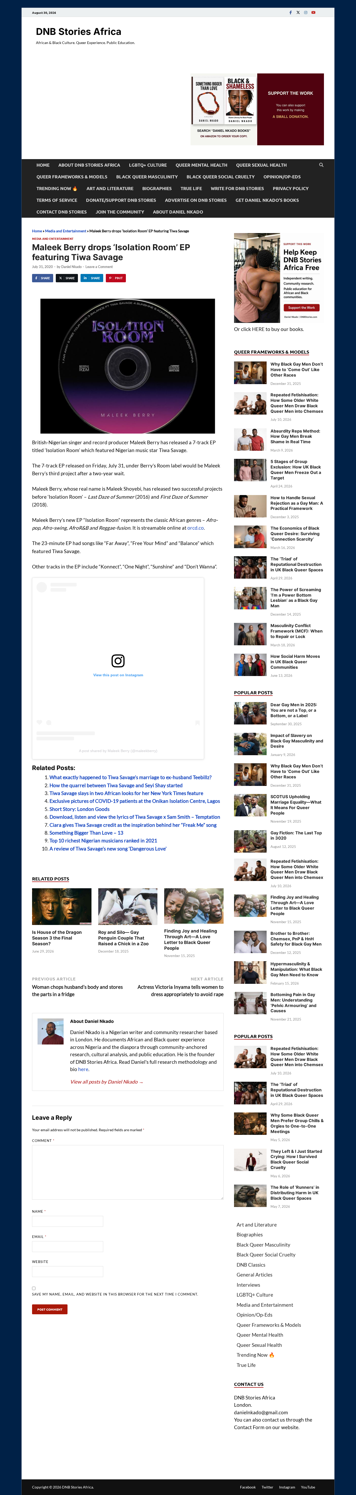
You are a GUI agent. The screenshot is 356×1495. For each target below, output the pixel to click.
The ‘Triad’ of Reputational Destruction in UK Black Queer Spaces (297, 564)
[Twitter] (298, 12)
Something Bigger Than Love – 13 (86, 833)
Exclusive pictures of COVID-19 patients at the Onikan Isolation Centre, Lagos (135, 801)
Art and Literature (110, 188)
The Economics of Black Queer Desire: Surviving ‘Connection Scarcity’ (295, 534)
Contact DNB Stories (61, 212)
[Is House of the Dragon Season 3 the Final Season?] (61, 908)
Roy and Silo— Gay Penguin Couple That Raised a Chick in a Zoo (123, 938)
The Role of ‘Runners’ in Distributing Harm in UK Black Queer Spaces (295, 1193)
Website (40, 1262)
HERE (258, 329)
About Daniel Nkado (178, 212)
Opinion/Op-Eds (282, 176)
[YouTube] (313, 12)
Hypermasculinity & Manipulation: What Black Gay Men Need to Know (296, 969)
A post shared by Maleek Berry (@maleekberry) (118, 751)
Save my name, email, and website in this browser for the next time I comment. (115, 1294)
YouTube (308, 1487)
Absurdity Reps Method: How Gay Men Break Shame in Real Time (295, 436)
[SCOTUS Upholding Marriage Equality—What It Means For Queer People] (250, 797)
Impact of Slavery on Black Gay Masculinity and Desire (297, 741)
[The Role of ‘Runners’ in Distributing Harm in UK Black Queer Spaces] (250, 1188)
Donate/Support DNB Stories (121, 200)
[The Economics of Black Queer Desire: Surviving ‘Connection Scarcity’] (250, 529)
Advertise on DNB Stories (196, 200)
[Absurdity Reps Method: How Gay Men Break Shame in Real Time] (250, 432)
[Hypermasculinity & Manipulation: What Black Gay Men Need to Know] (250, 965)
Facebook (248, 1487)
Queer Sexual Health (261, 165)
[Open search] (321, 165)
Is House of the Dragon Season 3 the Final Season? (57, 938)
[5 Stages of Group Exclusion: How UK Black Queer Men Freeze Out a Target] (250, 462)
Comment (43, 1141)
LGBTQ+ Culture (148, 165)
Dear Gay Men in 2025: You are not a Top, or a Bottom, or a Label (294, 710)
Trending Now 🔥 (57, 188)
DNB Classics (251, 1265)
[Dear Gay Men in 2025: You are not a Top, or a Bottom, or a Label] (250, 706)
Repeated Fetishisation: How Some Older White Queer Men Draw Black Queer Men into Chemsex (297, 403)
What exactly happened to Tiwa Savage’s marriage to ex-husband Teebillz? (131, 777)
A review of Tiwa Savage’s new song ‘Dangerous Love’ (108, 849)
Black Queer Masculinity (147, 176)
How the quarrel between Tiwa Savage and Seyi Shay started (116, 785)
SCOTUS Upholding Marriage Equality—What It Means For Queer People (296, 804)
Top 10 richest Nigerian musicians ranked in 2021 (103, 840)
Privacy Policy (291, 188)
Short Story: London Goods (79, 809)
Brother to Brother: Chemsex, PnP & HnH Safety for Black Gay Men (296, 939)
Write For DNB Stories (237, 188)
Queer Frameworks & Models (71, 176)
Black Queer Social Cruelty (221, 176)
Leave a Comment (99, 267)
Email (39, 1237)
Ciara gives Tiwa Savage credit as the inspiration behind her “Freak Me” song (133, 825)
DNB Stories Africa (78, 31)
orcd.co (195, 528)
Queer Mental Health (201, 165)
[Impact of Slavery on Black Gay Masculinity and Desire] (250, 736)
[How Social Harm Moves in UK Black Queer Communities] (250, 657)
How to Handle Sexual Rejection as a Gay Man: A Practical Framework (297, 503)
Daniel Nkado (71, 267)
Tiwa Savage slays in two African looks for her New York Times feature (126, 793)
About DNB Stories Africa (89, 165)
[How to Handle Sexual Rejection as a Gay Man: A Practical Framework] (250, 499)
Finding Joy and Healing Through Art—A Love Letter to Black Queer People (295, 905)
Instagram (287, 1487)
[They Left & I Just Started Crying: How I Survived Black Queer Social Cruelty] (250, 1152)
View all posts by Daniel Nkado (107, 1082)
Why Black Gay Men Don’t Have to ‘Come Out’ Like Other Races (297, 369)
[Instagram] (306, 12)
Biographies (157, 188)
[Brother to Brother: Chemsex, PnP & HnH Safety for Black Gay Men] (250, 934)
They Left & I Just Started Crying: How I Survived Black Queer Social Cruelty (296, 1159)
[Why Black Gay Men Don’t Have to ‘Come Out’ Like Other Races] (250, 365)
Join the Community (120, 212)
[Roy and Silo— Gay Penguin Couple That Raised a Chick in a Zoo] (128, 908)
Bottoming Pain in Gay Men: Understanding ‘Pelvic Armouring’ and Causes (293, 1002)
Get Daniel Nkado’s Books (267, 200)
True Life (191, 188)
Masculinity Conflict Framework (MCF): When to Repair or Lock (297, 631)
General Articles (254, 1275)
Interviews (248, 1285)
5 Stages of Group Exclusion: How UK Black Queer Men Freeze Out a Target (296, 469)
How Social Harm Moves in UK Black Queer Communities (295, 662)
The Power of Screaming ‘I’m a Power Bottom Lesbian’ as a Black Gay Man (296, 597)
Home (43, 165)
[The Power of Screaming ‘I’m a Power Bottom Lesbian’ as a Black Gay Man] (250, 590)
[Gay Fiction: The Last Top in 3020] (250, 834)
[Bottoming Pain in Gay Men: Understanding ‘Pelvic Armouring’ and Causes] (250, 995)
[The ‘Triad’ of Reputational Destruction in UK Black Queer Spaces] (250, 560)
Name (39, 1211)
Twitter (267, 1487)
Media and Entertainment (65, 231)
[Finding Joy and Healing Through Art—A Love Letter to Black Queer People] (194, 907)
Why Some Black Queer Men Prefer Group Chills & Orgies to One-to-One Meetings (297, 1123)
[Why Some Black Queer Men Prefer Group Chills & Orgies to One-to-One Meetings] (250, 1116)
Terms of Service (56, 200)
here (83, 1069)
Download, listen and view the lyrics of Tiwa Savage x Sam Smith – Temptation (135, 817)
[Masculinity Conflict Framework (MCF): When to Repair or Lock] (250, 626)
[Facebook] (290, 12)
